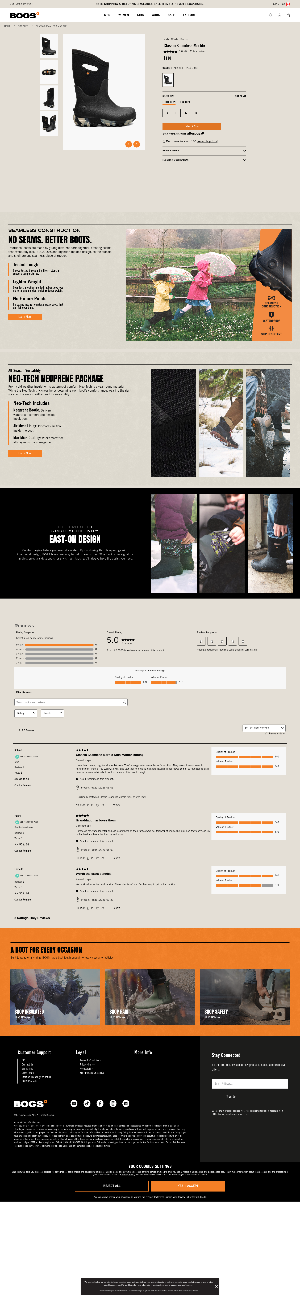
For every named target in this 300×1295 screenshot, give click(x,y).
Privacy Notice (127, 1285)
